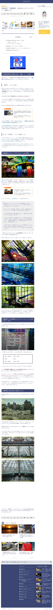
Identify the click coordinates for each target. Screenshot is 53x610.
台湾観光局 (14, 198)
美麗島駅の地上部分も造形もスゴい (13, 50)
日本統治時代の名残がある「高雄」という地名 (15, 40)
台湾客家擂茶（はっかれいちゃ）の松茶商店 (25, 580)
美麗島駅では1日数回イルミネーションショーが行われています (18, 48)
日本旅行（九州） (23, 594)
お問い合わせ (4, 608)
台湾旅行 (3, 6)
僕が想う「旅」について (25, 571)
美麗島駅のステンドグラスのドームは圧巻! (15, 46)
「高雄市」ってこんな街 (11, 42)
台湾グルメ (22, 577)
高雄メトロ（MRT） (6, 179)
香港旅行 (22, 599)
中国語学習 (22, 569)
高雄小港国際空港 (6, 125)
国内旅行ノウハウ (23, 586)
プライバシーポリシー (11, 608)
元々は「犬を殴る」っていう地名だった (14, 43)
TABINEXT (26, 1)
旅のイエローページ (24, 591)
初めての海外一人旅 (24, 574)
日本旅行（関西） (23, 596)
